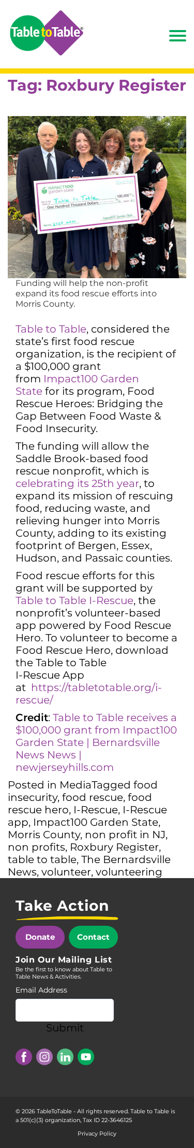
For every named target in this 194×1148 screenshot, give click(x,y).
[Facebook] (24, 1057)
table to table (42, 859)
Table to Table (51, 329)
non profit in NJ (125, 834)
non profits (36, 847)
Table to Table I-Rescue (74, 600)
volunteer (66, 872)
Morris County (44, 834)
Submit (65, 1028)
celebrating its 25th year (77, 483)
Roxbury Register (114, 847)
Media (75, 785)
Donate (40, 937)
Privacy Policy (97, 1133)
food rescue (92, 797)
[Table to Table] (46, 32)
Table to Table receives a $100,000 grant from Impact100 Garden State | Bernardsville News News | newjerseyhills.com (96, 742)
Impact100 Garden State (95, 822)
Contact (93, 937)
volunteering (129, 872)
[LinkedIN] (65, 1057)
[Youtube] (86, 1057)
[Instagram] (44, 1057)
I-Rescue (95, 809)
